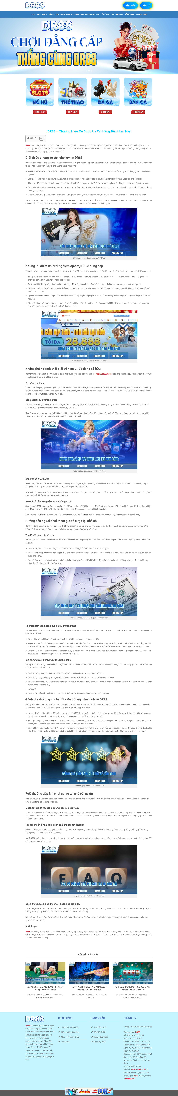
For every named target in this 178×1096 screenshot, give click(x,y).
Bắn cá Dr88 (54, 14)
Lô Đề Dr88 (105, 14)
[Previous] (6, 45)
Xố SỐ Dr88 (129, 14)
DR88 (27, 1025)
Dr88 (33, 14)
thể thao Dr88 (117, 14)
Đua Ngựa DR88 (77, 14)
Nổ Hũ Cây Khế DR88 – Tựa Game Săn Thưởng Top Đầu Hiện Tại (132, 988)
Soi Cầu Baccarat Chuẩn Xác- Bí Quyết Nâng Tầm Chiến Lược (45, 988)
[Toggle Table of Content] (40, 139)
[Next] (171, 45)
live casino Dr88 (92, 14)
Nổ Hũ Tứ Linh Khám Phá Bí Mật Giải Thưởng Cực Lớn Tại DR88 (89, 988)
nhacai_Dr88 (130, 1079)
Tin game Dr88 (141, 14)
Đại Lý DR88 (41, 14)
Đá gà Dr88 (65, 14)
